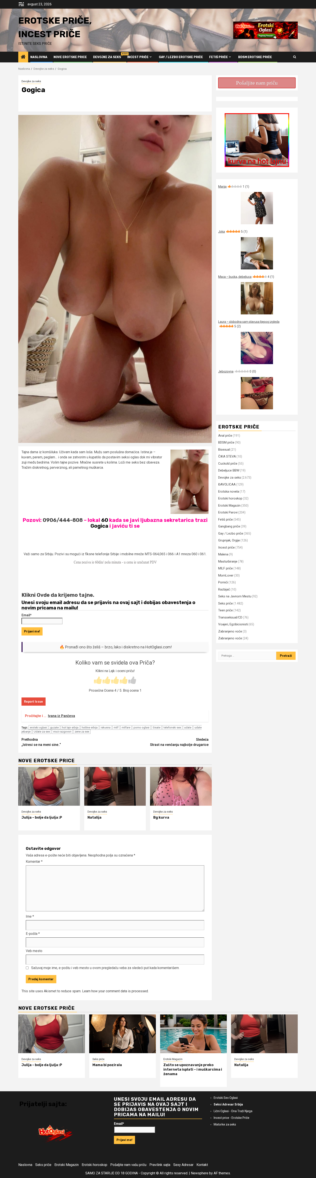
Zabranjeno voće (230, 631)
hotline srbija (90, 727)
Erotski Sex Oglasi (226, 1097)
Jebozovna (237, 371)
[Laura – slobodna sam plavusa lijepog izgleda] (257, 348)
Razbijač (224, 589)
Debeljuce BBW (228, 470)
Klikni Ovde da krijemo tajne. (57, 595)
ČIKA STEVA (227, 456)
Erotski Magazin (229, 505)
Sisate (156, 727)
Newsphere (199, 1173)
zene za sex (82, 731)
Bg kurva (161, 817)
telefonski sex (172, 727)
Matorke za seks (225, 1124)
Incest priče (138, 57)
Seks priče (225, 603)
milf (116, 727)
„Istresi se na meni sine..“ (41, 742)
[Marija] (257, 208)
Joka (232, 231)
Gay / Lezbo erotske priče (181, 57)
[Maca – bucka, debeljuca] (257, 298)
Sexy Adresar (183, 1165)
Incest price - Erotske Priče (231, 1117)
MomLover (225, 575)
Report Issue (33, 701)
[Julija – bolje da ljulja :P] (49, 786)
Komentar (34, 862)
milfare (126, 727)
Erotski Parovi (228, 512)
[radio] (98, 680)
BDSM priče (226, 442)
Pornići (223, 582)
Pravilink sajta (159, 1165)
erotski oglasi (38, 727)
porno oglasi (141, 727)
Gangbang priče (229, 526)
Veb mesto (34, 951)
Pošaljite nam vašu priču (128, 1165)
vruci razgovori (62, 731)
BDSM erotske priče (255, 57)
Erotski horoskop (230, 498)
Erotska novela (228, 491)
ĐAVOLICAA (227, 484)
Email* (26, 615)
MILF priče (225, 568)
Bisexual (224, 449)
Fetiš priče (218, 57)
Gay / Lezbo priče (230, 533)
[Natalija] (115, 786)
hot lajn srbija (70, 727)
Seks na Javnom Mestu (234, 596)
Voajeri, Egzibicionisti (233, 624)
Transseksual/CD (230, 617)
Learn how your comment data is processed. (115, 991)
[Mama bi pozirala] (122, 1033)
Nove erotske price (70, 57)
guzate (54, 727)
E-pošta (33, 934)
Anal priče (225, 435)
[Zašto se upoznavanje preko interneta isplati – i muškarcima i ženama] (193, 1033)
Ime (30, 916)
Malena (223, 554)
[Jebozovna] (257, 393)
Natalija (94, 817)
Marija (233, 186)
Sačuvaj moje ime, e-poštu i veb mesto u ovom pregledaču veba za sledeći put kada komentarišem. (105, 968)
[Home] (23, 57)
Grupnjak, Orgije (229, 540)
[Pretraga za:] (247, 656)
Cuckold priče (227, 463)
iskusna (105, 727)
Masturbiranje (227, 561)
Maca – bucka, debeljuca (246, 276)
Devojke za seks (107, 57)
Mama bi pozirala (107, 1065)
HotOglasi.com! (158, 647)
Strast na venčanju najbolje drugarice (179, 742)
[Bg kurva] (181, 786)
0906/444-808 (63, 520)
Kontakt (202, 1165)
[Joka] (257, 253)
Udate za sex (42, 731)
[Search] (294, 57)
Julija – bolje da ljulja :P (41, 817)
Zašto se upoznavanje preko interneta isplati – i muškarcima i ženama (192, 1069)
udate (187, 727)
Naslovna (38, 57)
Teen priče (225, 610)
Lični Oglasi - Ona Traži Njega (233, 1111)
